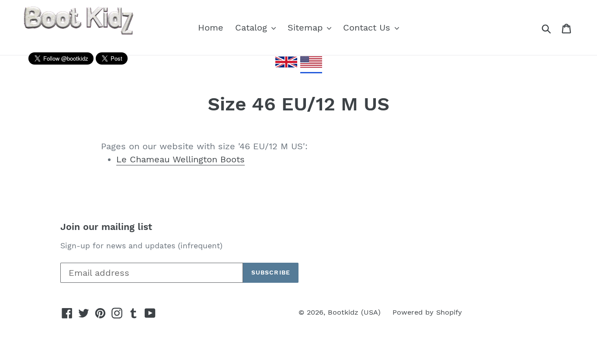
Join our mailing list (106, 226)
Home (210, 27)
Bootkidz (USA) (354, 312)
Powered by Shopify (427, 312)
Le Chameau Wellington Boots (180, 159)
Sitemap (307, 27)
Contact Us (368, 27)
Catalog (252, 27)
